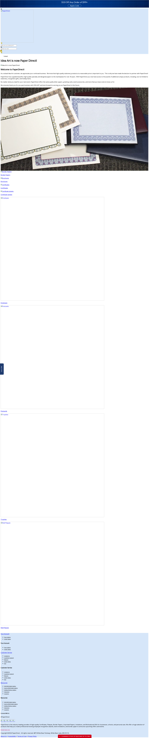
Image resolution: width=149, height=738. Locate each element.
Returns (6, 660)
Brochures (4, 181)
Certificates (4, 188)
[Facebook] (8, 721)
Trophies (4, 519)
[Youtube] (2, 721)
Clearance (6, 692)
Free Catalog (7, 637)
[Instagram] (13, 721)
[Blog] (5, 721)
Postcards (4, 411)
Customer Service (6, 653)
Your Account (5, 634)
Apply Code (74, 6)
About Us (4, 736)
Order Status (7, 639)
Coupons (6, 694)
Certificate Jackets (6, 195)
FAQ (5, 663)
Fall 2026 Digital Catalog (10, 686)
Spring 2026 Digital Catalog (11, 688)
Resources (4, 683)
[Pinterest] (10, 721)
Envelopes (4, 303)
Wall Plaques (5, 628)
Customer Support (9, 658)
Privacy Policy (32, 736)
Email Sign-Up (5, 730)
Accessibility (12, 736)
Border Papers (5, 175)
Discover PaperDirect (11, 631)
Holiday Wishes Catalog (10, 690)
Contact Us (7, 656)
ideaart (6, 56)
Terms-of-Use (21, 736)
